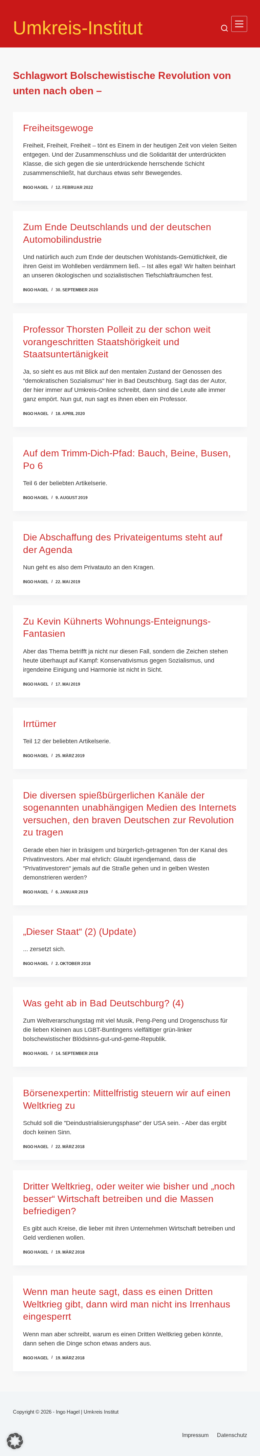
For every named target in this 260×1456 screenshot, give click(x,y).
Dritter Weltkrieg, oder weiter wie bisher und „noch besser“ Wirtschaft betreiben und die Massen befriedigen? (129, 1198)
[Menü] (239, 24)
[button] (15, 1441)
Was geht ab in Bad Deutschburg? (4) (103, 1003)
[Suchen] (224, 28)
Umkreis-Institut (78, 27)
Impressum (195, 1435)
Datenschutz (232, 1435)
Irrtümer (39, 724)
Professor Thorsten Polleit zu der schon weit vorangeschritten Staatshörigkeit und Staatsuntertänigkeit (117, 341)
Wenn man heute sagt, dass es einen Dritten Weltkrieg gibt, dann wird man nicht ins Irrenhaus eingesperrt (126, 1304)
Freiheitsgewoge (58, 128)
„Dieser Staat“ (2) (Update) (79, 931)
